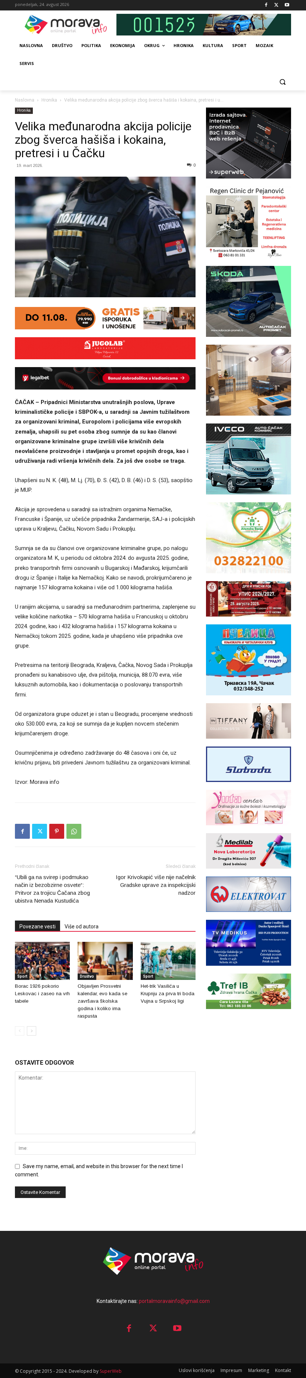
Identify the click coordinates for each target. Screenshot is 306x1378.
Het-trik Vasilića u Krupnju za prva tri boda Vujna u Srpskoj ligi (167, 993)
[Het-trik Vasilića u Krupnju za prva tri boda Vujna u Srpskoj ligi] (168, 961)
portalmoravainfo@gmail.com (174, 1301)
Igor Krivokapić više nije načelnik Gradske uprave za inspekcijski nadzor (156, 885)
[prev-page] (19, 1031)
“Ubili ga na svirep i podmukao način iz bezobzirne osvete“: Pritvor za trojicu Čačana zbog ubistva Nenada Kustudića (52, 889)
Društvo (87, 976)
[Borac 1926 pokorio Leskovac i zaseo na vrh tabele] (42, 961)
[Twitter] (276, 5)
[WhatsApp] (73, 831)
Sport (22, 976)
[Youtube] (286, 5)
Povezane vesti (37, 926)
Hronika (49, 100)
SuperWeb (111, 1371)
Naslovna (24, 100)
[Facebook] (266, 5)
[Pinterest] (56, 831)
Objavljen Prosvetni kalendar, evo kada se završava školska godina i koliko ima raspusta (102, 1001)
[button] (282, 81)
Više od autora (82, 926)
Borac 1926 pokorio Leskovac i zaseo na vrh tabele (42, 993)
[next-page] (31, 1031)
